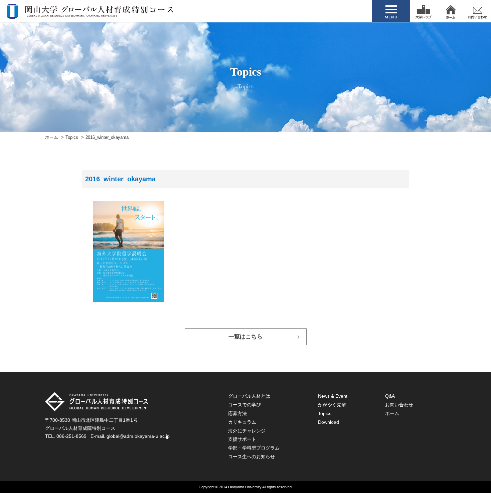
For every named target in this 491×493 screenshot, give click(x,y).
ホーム (51, 137)
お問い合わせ (399, 404)
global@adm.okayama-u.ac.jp (138, 436)
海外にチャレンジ (247, 430)
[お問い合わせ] (477, 11)
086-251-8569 (71, 436)
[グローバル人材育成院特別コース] (90, 14)
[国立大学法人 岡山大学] (423, 11)
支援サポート (242, 439)
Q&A (390, 396)
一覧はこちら (245, 336)
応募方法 (237, 413)
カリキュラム (242, 422)
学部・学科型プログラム (254, 448)
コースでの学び (244, 404)
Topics (71, 137)
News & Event (332, 396)
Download (328, 422)
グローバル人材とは (249, 396)
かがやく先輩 (332, 404)
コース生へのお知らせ (251, 456)
